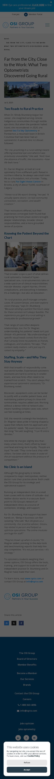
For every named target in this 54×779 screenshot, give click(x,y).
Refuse (27, 762)
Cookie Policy (33, 756)
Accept (27, 769)
